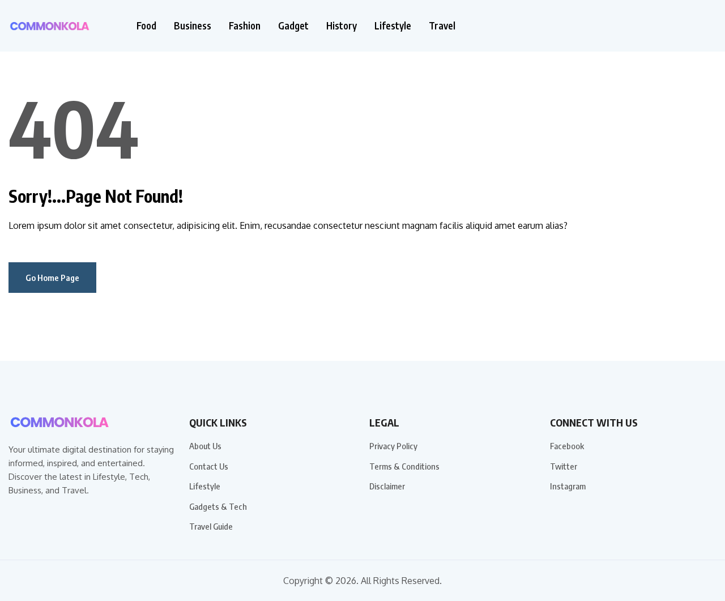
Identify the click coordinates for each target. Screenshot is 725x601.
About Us (205, 446)
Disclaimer (387, 486)
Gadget (293, 26)
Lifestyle (392, 26)
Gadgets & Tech (218, 506)
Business (192, 26)
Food (146, 26)
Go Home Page (52, 277)
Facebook (567, 446)
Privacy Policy (393, 446)
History (341, 26)
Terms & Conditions (404, 466)
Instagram (568, 486)
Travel (442, 26)
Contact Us (208, 466)
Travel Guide (211, 526)
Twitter (563, 466)
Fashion (245, 26)
